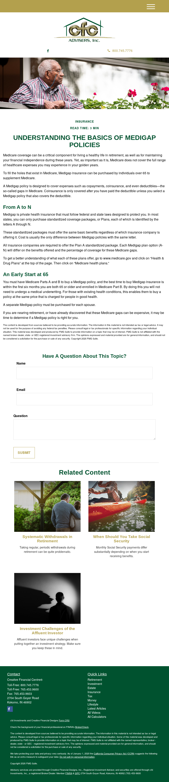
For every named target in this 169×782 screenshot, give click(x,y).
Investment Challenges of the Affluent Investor (47, 630)
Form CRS (64, 720)
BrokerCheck (82, 727)
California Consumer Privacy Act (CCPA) (114, 753)
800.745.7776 (122, 50)
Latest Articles (97, 708)
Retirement (95, 679)
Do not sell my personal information (77, 756)
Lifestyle (93, 704)
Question (20, 416)
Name (21, 363)
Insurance (94, 692)
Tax (90, 696)
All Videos (94, 712)
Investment (95, 684)
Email (20, 389)
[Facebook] (48, 51)
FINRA (68, 773)
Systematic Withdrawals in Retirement (47, 539)
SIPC (77, 773)
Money (92, 700)
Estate (92, 688)
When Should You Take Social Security (121, 539)
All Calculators (97, 717)
